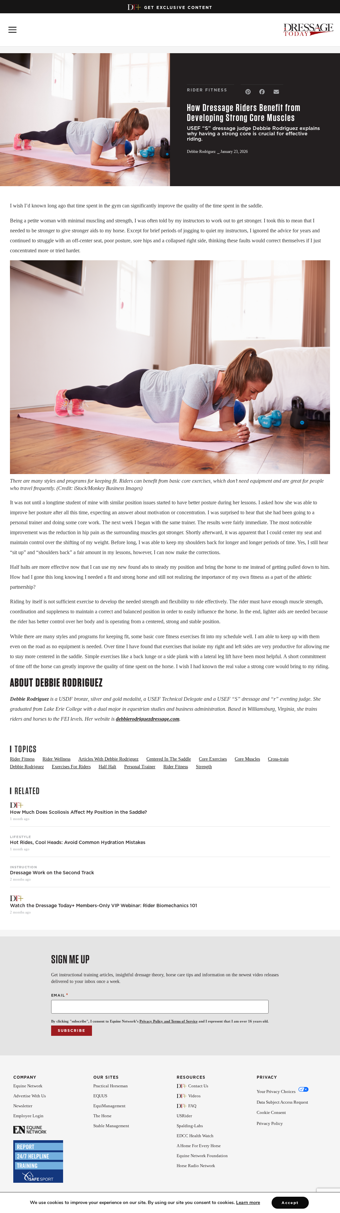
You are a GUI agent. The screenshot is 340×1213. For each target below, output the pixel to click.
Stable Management (111, 1125)
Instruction (23, 867)
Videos (194, 1095)
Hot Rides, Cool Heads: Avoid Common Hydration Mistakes (77, 842)
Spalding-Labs (190, 1125)
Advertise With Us (29, 1095)
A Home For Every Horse (199, 1145)
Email (59, 995)
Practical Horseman (110, 1085)
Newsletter (22, 1105)
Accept (290, 1202)
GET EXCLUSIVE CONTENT (178, 7)
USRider (184, 1115)
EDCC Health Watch (195, 1135)
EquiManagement (109, 1105)
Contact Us (198, 1085)
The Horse (102, 1115)
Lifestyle (20, 836)
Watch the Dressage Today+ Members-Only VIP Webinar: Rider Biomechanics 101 (103, 905)
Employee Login (28, 1115)
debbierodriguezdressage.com (147, 719)
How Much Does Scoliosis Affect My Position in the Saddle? (78, 812)
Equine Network (27, 1085)
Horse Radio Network (196, 1165)
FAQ (192, 1105)
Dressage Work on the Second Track (52, 872)
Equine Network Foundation (202, 1155)
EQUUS (100, 1095)
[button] (248, 92)
